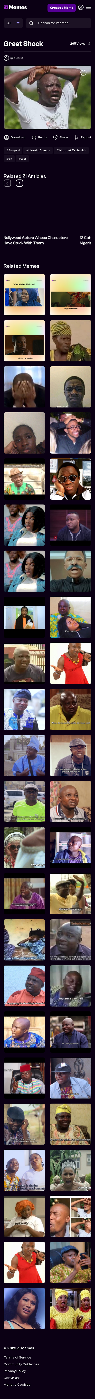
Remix (42, 137)
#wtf (22, 158)
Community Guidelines (21, 1364)
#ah (9, 158)
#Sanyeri (13, 150)
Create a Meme (61, 7)
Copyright (12, 1378)
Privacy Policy (15, 1371)
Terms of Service (17, 1357)
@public (16, 58)
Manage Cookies (17, 1385)
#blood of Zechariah (71, 150)
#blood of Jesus (38, 150)
